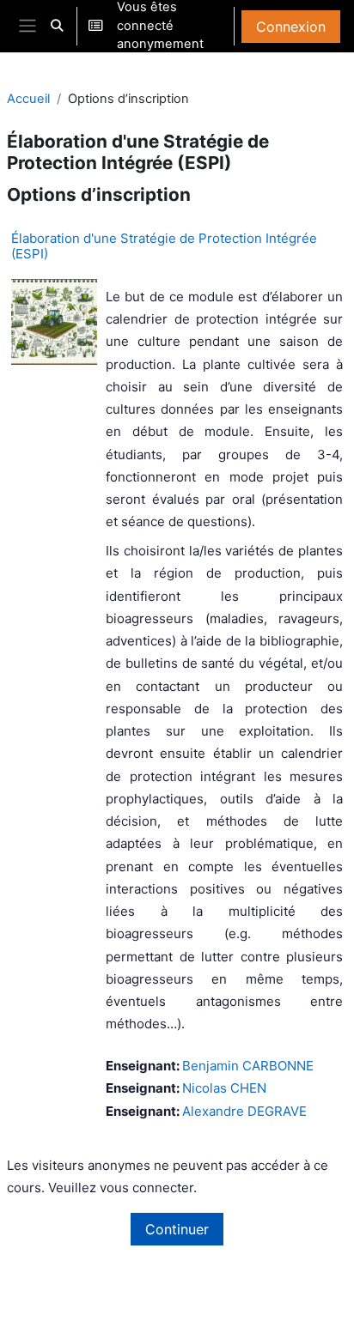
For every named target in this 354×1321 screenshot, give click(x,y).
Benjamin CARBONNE (248, 1065)
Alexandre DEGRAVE (244, 1111)
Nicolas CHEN (224, 1088)
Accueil (28, 98)
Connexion (291, 26)
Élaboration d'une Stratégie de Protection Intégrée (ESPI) (164, 246)
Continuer (177, 1229)
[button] (56, 26)
